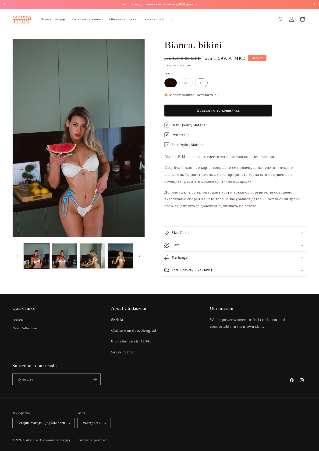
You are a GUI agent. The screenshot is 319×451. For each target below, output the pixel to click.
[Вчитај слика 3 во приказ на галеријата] (92, 256)
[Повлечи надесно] (140, 256)
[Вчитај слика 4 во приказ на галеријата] (120, 256)
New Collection (24, 328)
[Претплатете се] (94, 379)
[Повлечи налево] (17, 256)
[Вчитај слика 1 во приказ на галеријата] (36, 256)
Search (17, 320)
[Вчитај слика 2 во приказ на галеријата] (64, 256)
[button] (280, 19)
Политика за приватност (91, 440)
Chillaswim (30, 440)
